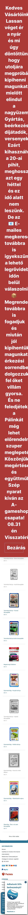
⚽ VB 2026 (5, 861)
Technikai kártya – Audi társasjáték (14, 584)
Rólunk (4, 849)
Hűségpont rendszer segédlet (10, 859)
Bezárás (15, 547)
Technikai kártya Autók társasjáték (13, 638)
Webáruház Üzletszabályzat (10, 856)
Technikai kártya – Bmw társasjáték (14, 558)
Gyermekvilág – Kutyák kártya (12, 690)
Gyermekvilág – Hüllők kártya (12, 744)
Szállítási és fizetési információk (11, 851)
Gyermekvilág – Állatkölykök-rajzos (14, 798)
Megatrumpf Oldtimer (10, 664)
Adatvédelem (5, 854)
